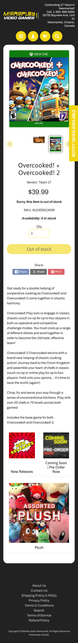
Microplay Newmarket (37, 631)
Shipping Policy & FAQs (39, 595)
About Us (39, 585)
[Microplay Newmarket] (21, 15)
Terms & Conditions (39, 605)
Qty (39, 226)
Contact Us (39, 590)
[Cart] (45, 36)
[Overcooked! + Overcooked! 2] (55, 144)
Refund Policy (39, 620)
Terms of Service (39, 615)
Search (39, 610)
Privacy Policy (39, 600)
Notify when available (73, 133)
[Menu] (21, 36)
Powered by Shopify (39, 634)
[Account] (33, 36)
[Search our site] (57, 36)
